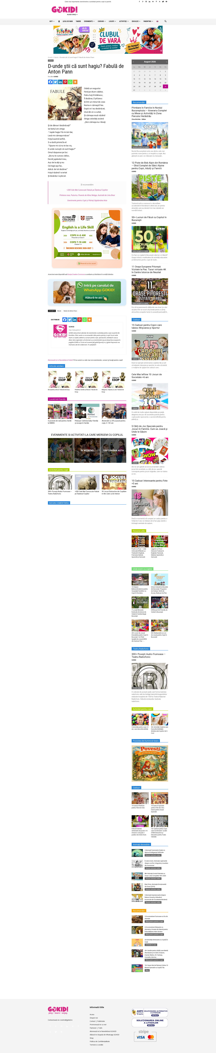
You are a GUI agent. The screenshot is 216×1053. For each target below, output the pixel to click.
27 (134, 71)
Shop (91, 1038)
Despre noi (94, 1018)
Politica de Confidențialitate (100, 1041)
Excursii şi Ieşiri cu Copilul (141, 147)
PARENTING (147, 21)
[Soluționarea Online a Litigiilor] (150, 1022)
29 (144, 71)
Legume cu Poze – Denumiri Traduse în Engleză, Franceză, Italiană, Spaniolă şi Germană (157, 553)
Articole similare (56, 366)
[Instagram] (146, 1)
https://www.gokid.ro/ (75, 330)
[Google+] (142, 1)
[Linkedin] (149, 1)
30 (150, 71)
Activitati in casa (151, 945)
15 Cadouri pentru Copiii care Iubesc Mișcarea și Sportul (147, 326)
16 (165, 79)
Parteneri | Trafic (96, 1028)
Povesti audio (137, 688)
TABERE (78, 21)
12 (144, 79)
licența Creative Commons (76, 274)
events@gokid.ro (66, 1020)
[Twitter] (163, 1)
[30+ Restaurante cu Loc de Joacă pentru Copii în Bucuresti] (159, 625)
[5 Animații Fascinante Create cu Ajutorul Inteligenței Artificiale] (137, 853)
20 (150, 83)
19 (144, 83)
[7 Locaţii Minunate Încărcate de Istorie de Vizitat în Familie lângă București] (140, 602)
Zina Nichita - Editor (139, 119)
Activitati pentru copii (58, 470)
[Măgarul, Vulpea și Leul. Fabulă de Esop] (114, 379)
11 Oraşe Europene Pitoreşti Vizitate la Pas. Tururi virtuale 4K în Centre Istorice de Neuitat (149, 269)
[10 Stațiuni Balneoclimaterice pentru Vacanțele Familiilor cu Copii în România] (140, 579)
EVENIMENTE (88, 21)
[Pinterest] (156, 1)
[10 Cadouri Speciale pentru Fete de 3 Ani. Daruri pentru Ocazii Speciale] (159, 798)
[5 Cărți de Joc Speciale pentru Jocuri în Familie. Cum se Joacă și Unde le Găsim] (150, 451)
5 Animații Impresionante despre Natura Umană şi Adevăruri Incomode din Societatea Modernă (156, 897)
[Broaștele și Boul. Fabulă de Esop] (60, 379)
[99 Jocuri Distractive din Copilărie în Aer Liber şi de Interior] (114, 482)
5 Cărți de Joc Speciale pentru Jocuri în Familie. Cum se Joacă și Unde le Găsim (150, 429)
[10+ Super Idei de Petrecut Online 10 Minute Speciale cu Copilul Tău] (137, 968)
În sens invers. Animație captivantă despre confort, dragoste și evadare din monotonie (156, 863)
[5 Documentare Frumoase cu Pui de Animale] (137, 919)
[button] (165, 21)
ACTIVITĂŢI (123, 21)
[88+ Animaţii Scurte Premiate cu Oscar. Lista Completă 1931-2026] (137, 876)
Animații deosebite (141, 844)
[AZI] (61, 450)
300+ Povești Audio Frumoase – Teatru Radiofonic (148, 655)
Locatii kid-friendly (57, 399)
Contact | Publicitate (97, 1021)
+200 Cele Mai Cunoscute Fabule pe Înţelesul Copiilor (87, 190)
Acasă (50, 57)
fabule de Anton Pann (70, 311)
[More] (75, 82)
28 (139, 71)
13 (150, 79)
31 (155, 71)
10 (134, 79)
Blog (147, 970)
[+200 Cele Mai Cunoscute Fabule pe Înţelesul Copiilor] (87, 482)
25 (139, 86)
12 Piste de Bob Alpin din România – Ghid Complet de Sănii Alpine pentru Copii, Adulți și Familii (150, 165)
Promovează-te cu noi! (98, 1024)
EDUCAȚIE (135, 21)
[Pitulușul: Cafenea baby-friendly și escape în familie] (87, 412)
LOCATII (111, 21)
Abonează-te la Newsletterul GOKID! (103, 1031)
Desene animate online (153, 855)
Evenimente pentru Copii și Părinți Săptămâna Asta (87, 200)
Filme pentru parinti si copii (154, 921)
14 (155, 79)
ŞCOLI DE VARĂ (68, 21)
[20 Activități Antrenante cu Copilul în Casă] (137, 942)
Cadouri (135, 359)
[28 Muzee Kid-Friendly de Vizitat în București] (159, 602)
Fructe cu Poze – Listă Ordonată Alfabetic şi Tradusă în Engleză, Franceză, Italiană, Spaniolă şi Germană (139, 553)
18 (139, 83)
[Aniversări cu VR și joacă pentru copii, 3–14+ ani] (114, 412)
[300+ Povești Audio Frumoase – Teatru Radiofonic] (60, 482)
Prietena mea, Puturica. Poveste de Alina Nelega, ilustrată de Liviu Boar (87, 195)
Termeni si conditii (96, 1045)
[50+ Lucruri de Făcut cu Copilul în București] (150, 239)
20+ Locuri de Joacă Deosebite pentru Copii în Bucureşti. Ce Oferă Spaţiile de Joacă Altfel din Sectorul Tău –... (140, 637)
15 (160, 79)
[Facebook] (139, 1)
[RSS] (159, 1)
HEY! (51, 21)
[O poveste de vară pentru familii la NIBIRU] (60, 412)
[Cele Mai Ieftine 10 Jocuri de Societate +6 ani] (150, 396)
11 (139, 79)
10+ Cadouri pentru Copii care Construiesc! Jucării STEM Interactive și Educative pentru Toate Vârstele (159, 833)
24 (134, 86)
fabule (59, 311)
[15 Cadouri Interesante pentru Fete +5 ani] (150, 502)
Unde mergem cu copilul (140, 251)
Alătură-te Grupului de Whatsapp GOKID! (104, 1035)
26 (144, 86)
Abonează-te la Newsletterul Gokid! (60, 360)
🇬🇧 (157, 21)
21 (155, 83)
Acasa (92, 1014)
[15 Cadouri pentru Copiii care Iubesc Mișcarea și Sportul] (150, 347)
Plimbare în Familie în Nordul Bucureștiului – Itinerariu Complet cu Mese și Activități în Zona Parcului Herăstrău (149, 112)
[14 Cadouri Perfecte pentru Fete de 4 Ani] (140, 798)
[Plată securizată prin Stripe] (145, 1035)
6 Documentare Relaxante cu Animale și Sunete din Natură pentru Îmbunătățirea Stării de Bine (156, 929)
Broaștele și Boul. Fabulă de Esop (59, 389)
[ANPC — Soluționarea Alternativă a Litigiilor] (150, 1012)
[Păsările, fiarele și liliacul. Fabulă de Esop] (87, 379)
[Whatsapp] (70, 82)
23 (165, 83)
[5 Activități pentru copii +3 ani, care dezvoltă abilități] (140, 719)
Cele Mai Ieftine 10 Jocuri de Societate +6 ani (147, 376)
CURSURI (101, 21)
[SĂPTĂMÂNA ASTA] (113, 450)
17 (134, 83)
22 (160, 83)
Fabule (56, 57)
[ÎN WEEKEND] (87, 450)
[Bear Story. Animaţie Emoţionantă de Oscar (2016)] (137, 887)
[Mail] (153, 1)
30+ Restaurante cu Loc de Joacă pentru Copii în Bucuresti (159, 635)
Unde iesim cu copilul (142, 569)
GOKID (56, 76)
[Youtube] (166, 1)
